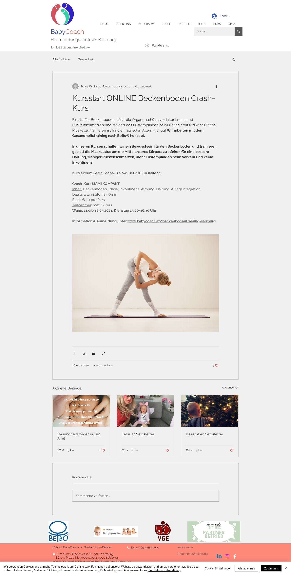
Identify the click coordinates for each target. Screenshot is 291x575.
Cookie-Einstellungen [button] (218, 568)
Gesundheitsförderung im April (78, 436)
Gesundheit (86, 59)
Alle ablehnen (246, 568)
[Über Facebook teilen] (74, 353)
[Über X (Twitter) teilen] (84, 353)
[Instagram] (227, 556)
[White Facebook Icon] (235, 556)
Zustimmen (271, 568)
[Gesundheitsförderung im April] (81, 411)
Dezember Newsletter (204, 434)
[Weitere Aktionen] (216, 86)
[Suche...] (238, 31)
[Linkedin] (219, 556)
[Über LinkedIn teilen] (93, 353)
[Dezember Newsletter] (209, 411)
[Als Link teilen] (103, 353)
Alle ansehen (230, 387)
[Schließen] (286, 568)
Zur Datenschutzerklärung (164, 570)
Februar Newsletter (138, 434)
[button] (233, 59)
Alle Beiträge (61, 59)
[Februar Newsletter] (145, 411)
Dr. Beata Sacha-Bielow (70, 47)
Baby (67, 31)
